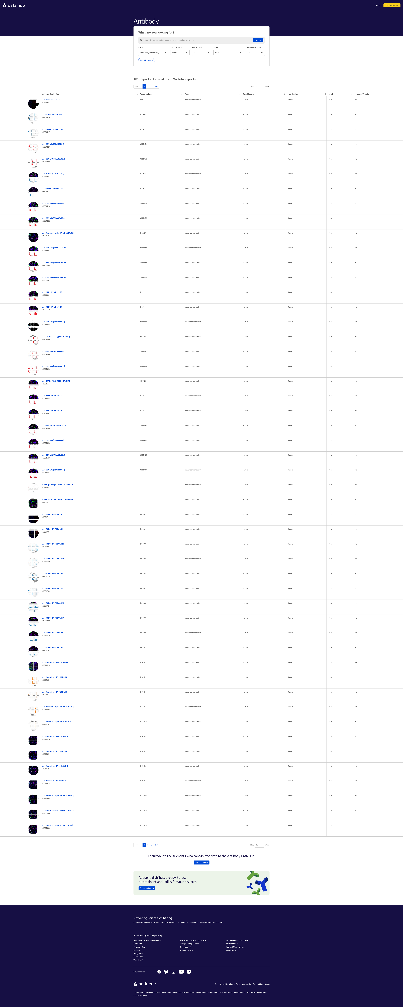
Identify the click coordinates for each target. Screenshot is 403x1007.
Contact (218, 984)
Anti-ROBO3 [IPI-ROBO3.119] (53, 559)
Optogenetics (138, 954)
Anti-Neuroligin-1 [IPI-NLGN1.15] (54, 692)
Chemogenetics (139, 947)
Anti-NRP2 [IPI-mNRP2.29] (52, 396)
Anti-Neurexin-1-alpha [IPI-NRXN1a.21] (57, 722)
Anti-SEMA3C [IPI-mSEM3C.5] (53, 455)
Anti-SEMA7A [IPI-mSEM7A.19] (54, 248)
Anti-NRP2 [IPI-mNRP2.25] (52, 411)
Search (258, 40)
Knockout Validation (253, 48)
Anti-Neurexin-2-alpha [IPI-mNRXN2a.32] (57, 796)
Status (267, 984)
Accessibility (247, 984)
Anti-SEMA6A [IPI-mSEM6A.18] (54, 263)
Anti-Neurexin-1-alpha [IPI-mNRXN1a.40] (57, 707)
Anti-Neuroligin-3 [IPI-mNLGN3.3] (55, 736)
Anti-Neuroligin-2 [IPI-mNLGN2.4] (55, 662)
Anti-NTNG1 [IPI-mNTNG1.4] (53, 115)
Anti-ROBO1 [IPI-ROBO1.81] (52, 529)
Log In (378, 5)
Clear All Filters (146, 60)
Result (215, 48)
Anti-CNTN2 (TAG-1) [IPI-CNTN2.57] (56, 337)
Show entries (260, 86)
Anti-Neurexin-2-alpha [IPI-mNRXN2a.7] (57, 825)
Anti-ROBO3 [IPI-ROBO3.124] (53, 544)
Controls (136, 950)
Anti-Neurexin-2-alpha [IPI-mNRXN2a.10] (57, 810)
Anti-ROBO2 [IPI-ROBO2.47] (52, 514)
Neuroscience (231, 950)
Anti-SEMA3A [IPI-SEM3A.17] (53, 322)
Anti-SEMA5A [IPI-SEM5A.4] (53, 144)
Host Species (197, 48)
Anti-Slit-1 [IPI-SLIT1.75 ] (51, 100)
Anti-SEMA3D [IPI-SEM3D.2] (52, 351)
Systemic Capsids (186, 950)
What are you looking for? (156, 32)
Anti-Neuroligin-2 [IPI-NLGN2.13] (54, 677)
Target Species (176, 48)
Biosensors (137, 944)
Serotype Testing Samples (189, 944)
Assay (140, 48)
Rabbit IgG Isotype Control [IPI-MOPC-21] (57, 485)
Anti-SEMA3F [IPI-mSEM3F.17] (54, 425)
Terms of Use (258, 984)
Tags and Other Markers (235, 947)
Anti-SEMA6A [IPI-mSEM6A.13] (54, 277)
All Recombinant (232, 944)
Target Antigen (146, 94)
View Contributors (201, 862)
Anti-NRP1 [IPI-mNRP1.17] (52, 307)
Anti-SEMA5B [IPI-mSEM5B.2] (53, 159)
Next (156, 86)
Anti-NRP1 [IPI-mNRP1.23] (52, 292)
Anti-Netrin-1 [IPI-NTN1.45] (52, 129)
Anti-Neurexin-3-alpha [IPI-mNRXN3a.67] (57, 233)
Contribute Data (392, 5)
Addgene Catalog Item (50, 94)
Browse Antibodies (147, 888)
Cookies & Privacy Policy (231, 984)
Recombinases (138, 957)
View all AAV (138, 960)
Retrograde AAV (185, 947)
